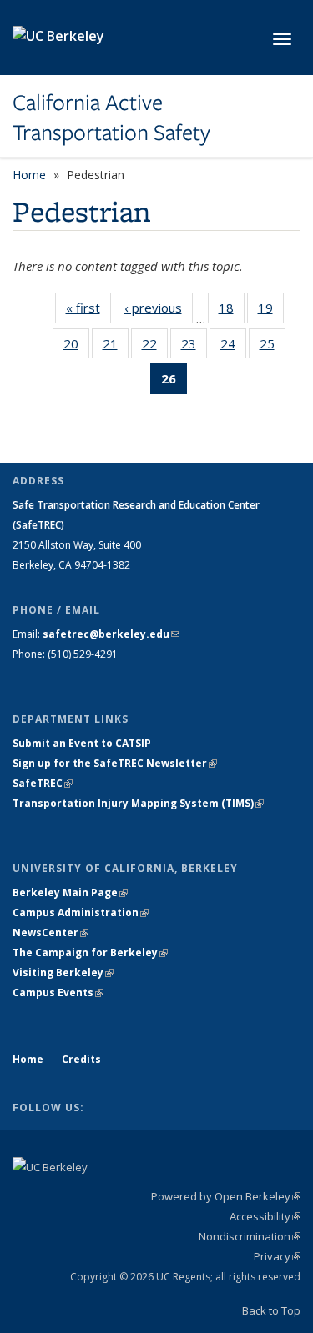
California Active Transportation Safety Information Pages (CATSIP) (141, 118)
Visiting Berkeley (63, 972)
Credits (81, 1059)
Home (29, 175)
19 (271, 311)
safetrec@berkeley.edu (111, 634)
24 (233, 347)
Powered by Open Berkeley (225, 1196)
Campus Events (58, 992)
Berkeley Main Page (70, 892)
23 (194, 347)
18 (232, 311)
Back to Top (271, 1310)
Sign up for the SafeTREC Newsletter (115, 763)
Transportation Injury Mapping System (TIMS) (138, 803)
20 (76, 347)
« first (88, 311)
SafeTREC (43, 783)
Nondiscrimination (249, 1236)
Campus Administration (81, 912)
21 (116, 347)
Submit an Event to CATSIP (82, 743)
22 (155, 347)
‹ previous (158, 311)
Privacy (277, 1256)
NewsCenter (50, 932)
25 (272, 347)
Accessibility (265, 1216)
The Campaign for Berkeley (90, 952)
